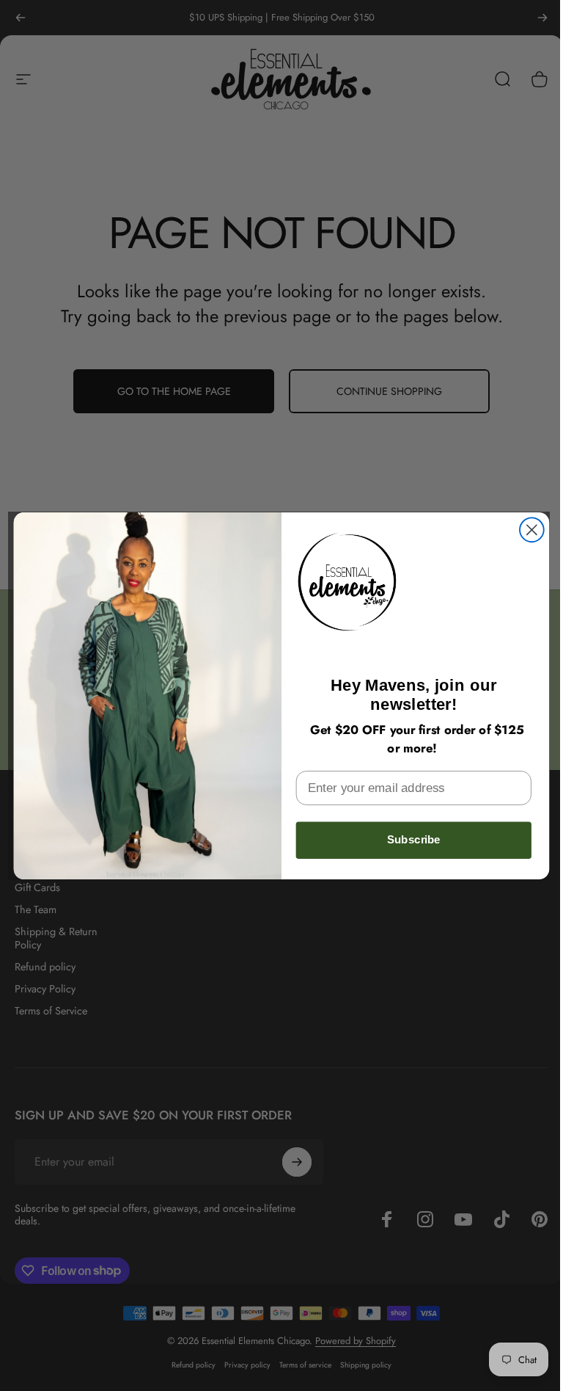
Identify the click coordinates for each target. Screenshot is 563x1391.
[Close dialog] (532, 529)
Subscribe (414, 840)
